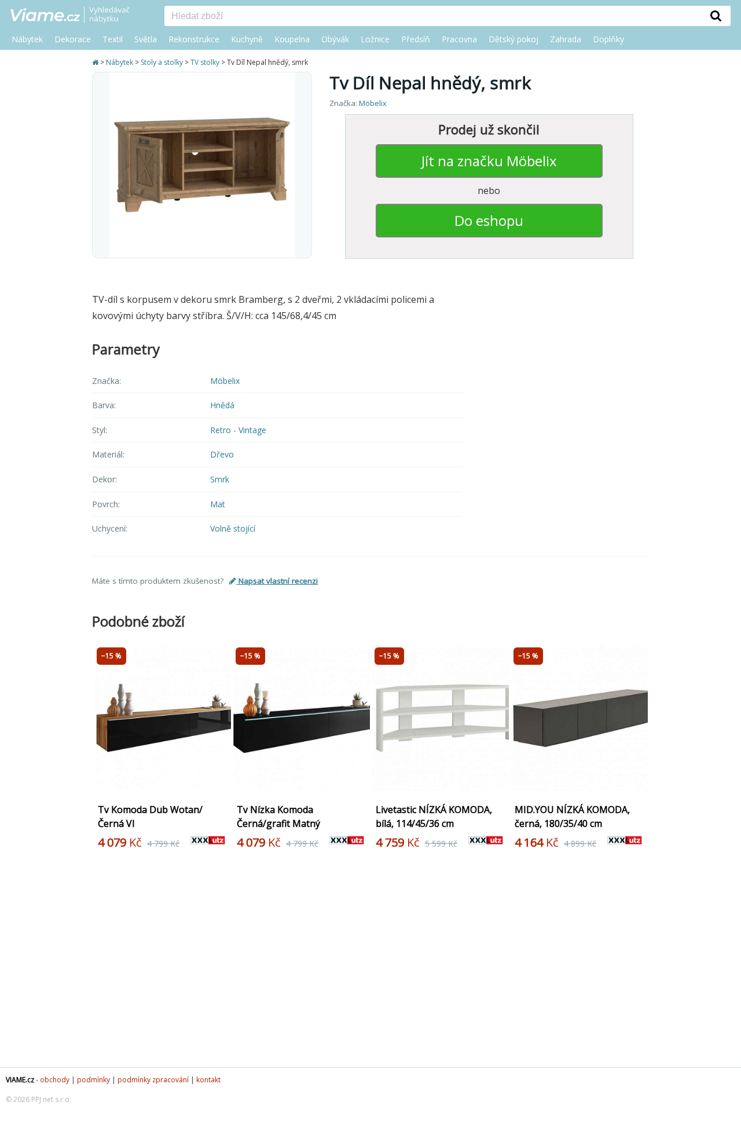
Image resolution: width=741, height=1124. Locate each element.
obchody (54, 1080)
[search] (433, 17)
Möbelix (373, 103)
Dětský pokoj (513, 39)
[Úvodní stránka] (96, 62)
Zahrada (565, 39)
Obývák (335, 39)
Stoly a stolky (162, 62)
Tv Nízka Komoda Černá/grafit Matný (278, 816)
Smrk (219, 479)
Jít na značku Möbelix (489, 160)
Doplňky (608, 39)
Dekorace (72, 39)
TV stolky (204, 62)
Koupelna (292, 39)
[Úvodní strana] (78, 15)
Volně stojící (232, 528)
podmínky (93, 1080)
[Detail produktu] (218, 786)
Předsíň (415, 39)
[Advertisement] (370, 963)
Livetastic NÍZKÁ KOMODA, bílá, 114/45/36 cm (434, 816)
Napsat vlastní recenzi (277, 581)
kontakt (208, 1080)
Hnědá (222, 405)
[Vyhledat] (716, 15)
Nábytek (27, 39)
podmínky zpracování (153, 1080)
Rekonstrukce (193, 39)
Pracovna (459, 39)
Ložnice (375, 39)
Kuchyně (247, 39)
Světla (145, 39)
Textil (112, 39)
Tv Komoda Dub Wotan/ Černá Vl (150, 816)
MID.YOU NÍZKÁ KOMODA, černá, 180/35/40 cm (572, 816)
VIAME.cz (20, 1080)
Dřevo (222, 454)
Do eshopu (488, 220)
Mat (217, 504)
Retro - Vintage (238, 429)
